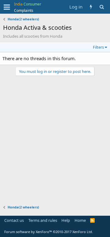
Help (65, 220)
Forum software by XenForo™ (48, 231)
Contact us (14, 220)
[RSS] (92, 220)
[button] (7, 7)
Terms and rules (42, 220)
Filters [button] (98, 47)
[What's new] (91, 6)
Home (80, 220)
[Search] (101, 6)
